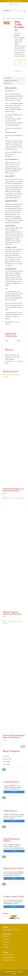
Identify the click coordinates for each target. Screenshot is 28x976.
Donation (6, 942)
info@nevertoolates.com (13, 929)
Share (5, 944)
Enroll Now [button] (14, 791)
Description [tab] (7, 78)
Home (4, 18)
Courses (9, 18)
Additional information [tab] (11, 80)
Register (6, 939)
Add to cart (20, 62)
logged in (14, 361)
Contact (6, 947)
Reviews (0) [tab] (7, 83)
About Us (6, 936)
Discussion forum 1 (9, 954)
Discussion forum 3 (9, 960)
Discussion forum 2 (9, 957)
